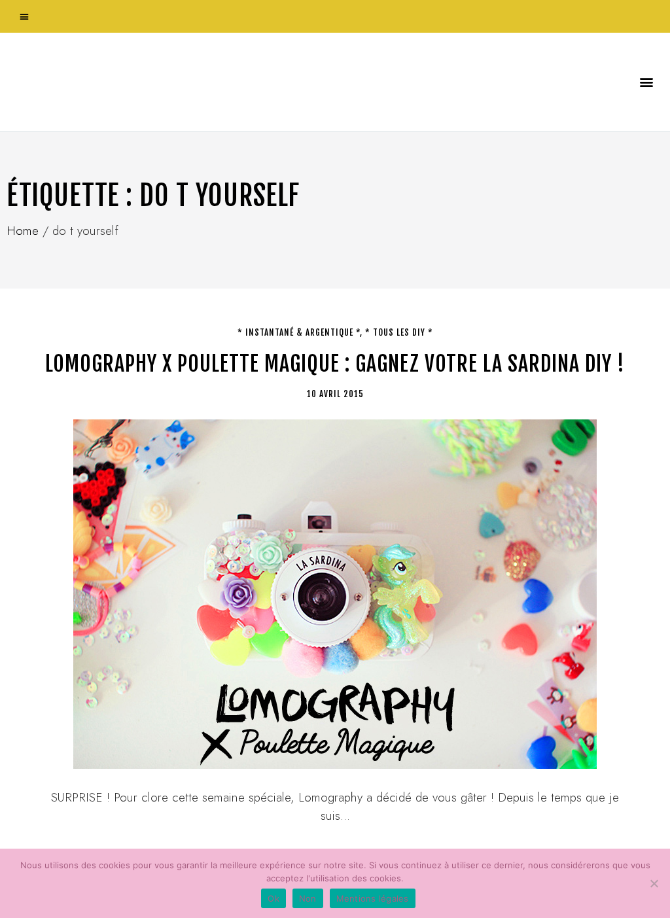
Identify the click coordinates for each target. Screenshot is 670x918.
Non (308, 898)
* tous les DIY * (399, 332)
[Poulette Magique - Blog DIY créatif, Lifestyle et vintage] (145, 82)
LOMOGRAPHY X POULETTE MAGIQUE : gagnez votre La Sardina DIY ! (335, 364)
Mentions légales (372, 898)
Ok (273, 898)
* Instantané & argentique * (299, 332)
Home (23, 230)
